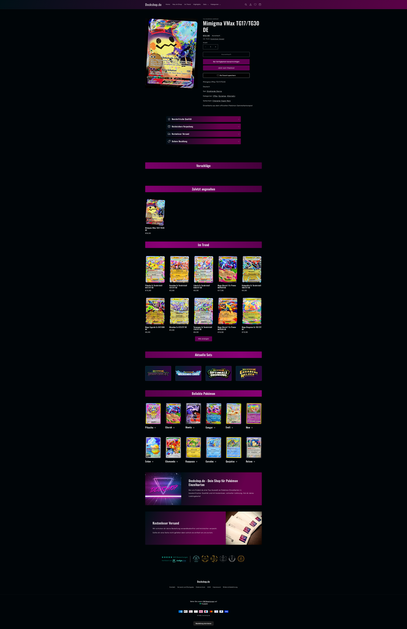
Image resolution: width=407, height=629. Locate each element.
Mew (248, 427)
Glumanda (170, 461)
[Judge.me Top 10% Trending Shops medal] (241, 558)
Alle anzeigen (203, 339)
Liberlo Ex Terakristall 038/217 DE (202, 286)
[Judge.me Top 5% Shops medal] (232, 558)
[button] (205, 4)
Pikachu (149, 427)
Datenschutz (200, 587)
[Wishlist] (255, 4)
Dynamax (222, 96)
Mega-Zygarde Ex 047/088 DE (154, 328)
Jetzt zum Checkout (226, 68)
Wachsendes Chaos (188, 381)
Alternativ (231, 96)
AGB (209, 587)
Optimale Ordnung (219, 381)
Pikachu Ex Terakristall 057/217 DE (153, 286)
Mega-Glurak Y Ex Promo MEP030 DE (227, 328)
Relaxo (249, 461)
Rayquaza (190, 461)
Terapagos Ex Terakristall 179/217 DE (203, 328)
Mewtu (188, 427)
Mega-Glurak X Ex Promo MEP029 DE (227, 286)
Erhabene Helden (249, 381)
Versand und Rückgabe (185, 587)
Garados (210, 461)
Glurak (168, 427)
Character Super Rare (222, 101)
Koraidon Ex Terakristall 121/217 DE (178, 286)
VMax (215, 96)
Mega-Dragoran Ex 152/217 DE (251, 328)
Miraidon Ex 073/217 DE (178, 327)
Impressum (217, 587)
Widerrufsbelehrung (230, 587)
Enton (148, 461)
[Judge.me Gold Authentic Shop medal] (205, 558)
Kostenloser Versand (217, 39)
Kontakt (172, 587)
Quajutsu (230, 461)
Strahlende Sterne (214, 91)
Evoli (228, 427)
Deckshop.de (206, 615)
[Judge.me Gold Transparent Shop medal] (214, 558)
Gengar (209, 427)
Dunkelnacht (158, 381)
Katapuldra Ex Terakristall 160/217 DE (251, 286)
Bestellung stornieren (203, 623)
